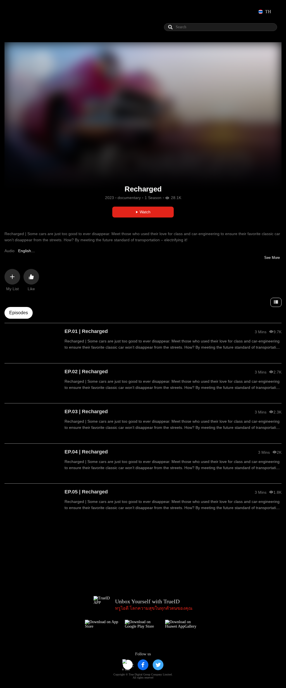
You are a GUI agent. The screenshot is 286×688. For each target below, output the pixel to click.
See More (272, 258)
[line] (128, 664)
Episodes (18, 312)
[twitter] (158, 664)
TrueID (25, 11)
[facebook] (143, 664)
